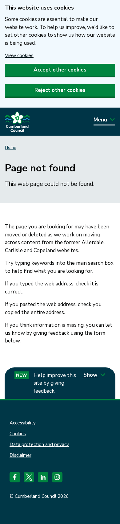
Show (90, 375)
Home (10, 147)
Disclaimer (20, 455)
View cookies (19, 55)
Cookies (18, 434)
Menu (100, 119)
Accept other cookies (60, 69)
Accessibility (23, 423)
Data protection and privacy (39, 444)
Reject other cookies (60, 90)
